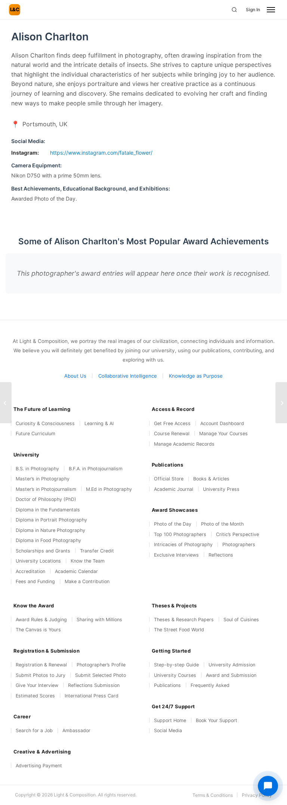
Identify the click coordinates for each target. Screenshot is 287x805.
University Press (221, 489)
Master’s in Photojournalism (46, 489)
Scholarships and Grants (43, 551)
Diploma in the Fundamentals (48, 510)
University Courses (175, 675)
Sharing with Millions (99, 619)
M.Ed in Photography (109, 489)
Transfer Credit (97, 551)
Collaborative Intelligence (127, 376)
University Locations (38, 561)
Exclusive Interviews (176, 555)
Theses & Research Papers (184, 619)
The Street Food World (179, 629)
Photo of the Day (172, 524)
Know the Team (88, 561)
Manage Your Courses (223, 433)
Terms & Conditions (212, 795)
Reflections (221, 555)
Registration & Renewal (41, 665)
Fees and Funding (35, 581)
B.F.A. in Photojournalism (96, 468)
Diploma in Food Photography (48, 540)
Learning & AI (99, 423)
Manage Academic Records (184, 444)
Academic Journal (173, 489)
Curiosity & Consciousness (45, 423)
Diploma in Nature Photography (50, 530)
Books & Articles (211, 479)
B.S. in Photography (37, 468)
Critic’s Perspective (237, 534)
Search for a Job (34, 730)
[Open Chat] (268, 786)
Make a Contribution (87, 581)
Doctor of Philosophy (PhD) (46, 499)
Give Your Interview (37, 685)
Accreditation (30, 571)
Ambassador (76, 730)
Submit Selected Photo (100, 675)
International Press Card (91, 696)
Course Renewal (171, 433)
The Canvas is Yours (38, 629)
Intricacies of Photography (183, 544)
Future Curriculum (35, 433)
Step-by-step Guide (176, 665)
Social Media (168, 730)
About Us (75, 376)
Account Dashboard (222, 423)
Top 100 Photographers (180, 534)
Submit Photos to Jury (40, 675)
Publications (167, 685)
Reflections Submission (94, 685)
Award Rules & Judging (41, 619)
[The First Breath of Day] (281, 402)
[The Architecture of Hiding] (6, 402)
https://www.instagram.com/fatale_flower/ (101, 152)
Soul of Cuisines (241, 619)
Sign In (253, 9)
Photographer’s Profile (101, 665)
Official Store (168, 479)
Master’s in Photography (43, 479)
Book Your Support (216, 720)
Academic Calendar (76, 571)
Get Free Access (172, 423)
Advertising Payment (39, 765)
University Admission (232, 665)
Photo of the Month (222, 524)
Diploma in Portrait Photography (51, 520)
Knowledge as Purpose (196, 376)
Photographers (238, 544)
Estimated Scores (35, 696)
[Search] (234, 9)
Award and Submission (231, 675)
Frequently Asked (210, 685)
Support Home (170, 720)
